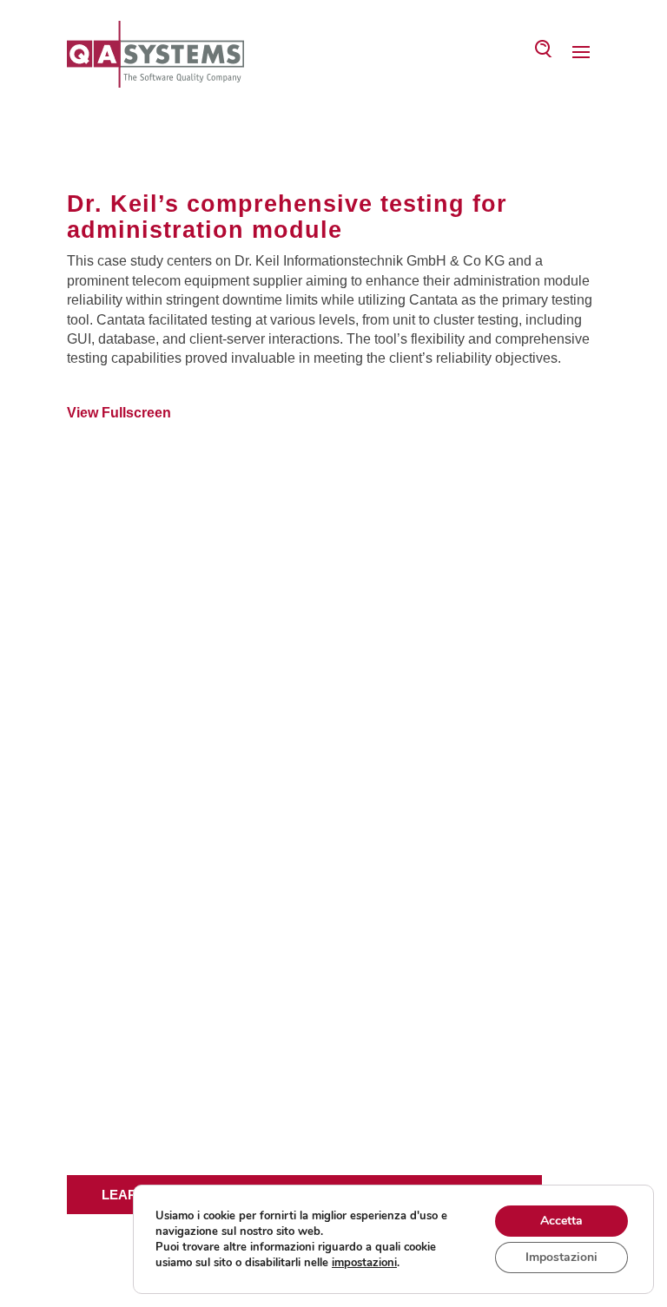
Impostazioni (561, 1257)
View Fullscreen (119, 412)
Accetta (561, 1220)
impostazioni (364, 1263)
